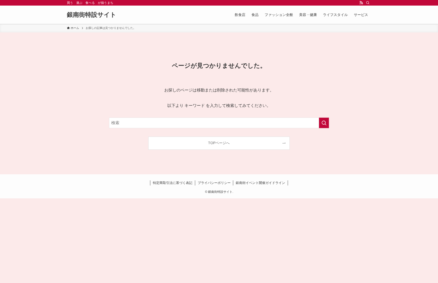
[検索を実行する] (324, 123)
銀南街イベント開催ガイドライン (260, 183)
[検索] (367, 3)
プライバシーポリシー (214, 183)
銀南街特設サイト (91, 15)
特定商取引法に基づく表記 (172, 183)
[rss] (361, 3)
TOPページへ (219, 143)
